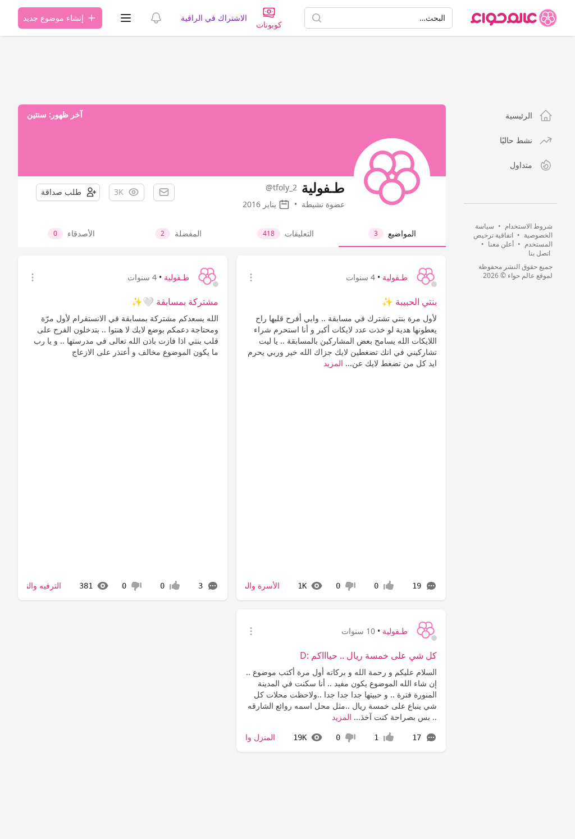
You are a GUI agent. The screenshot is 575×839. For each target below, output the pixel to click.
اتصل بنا (539, 253)
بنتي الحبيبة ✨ (409, 301)
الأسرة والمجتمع (253, 585)
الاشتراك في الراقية (214, 17)
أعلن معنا (501, 244)
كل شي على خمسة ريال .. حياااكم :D (368, 655)
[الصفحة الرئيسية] (514, 18)
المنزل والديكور (250, 737)
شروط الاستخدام (529, 226)
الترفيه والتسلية (35, 585)
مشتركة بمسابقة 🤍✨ (174, 301)
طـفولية (395, 277)
